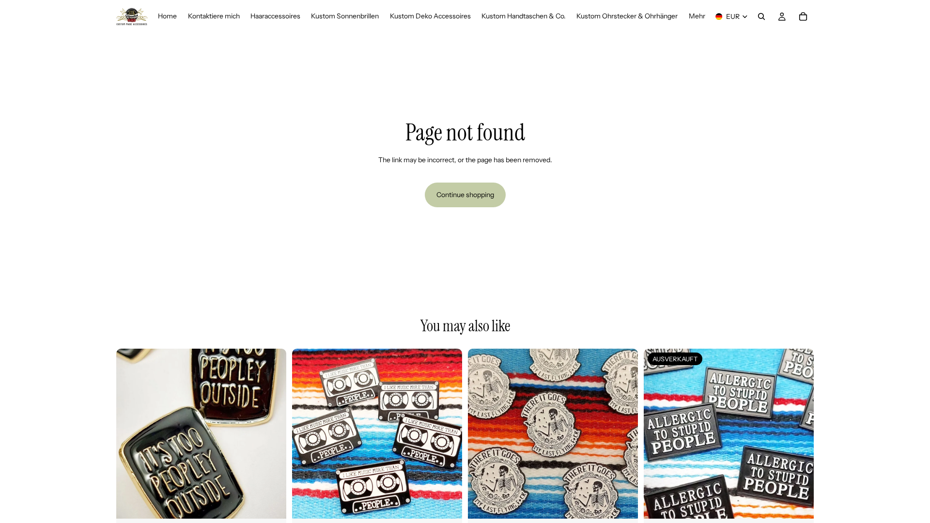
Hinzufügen (279, 503)
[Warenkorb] (803, 16)
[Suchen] (761, 16)
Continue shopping (465, 194)
